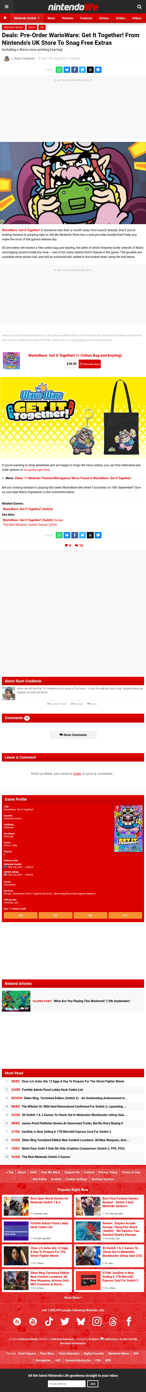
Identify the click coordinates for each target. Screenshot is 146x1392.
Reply (93, 704)
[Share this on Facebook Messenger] (98, 70)
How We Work (50, 1172)
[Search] (139, 6)
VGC (58, 1360)
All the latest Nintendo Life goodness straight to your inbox (73, 1375)
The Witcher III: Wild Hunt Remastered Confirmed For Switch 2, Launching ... (68, 1106)
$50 (21, 915)
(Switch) (28, 509)
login (77, 773)
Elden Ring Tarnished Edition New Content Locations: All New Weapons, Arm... (70, 1140)
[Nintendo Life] (73, 7)
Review (33, 520)
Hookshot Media (28, 1339)
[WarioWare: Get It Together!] (73, 183)
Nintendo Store (90, 364)
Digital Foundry (94, 1353)
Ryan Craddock (24, 58)
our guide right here (36, 470)
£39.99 (71, 364)
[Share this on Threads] (90, 70)
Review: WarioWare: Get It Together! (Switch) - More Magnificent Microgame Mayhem (49, 893)
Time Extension (68, 1353)
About (22, 1172)
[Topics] (6, 6)
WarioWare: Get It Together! (21, 230)
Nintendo (8, 827)
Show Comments (75, 735)
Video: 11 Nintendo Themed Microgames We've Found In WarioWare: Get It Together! (73, 478)
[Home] (5, 18)
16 (81, 545)
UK (42, 27)
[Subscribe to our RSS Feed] (17, 1322)
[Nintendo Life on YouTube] (33, 1322)
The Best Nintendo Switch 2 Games (40, 1157)
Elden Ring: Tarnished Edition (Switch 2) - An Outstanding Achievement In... (69, 1098)
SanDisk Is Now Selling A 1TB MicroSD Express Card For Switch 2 (61, 1132)
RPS (108, 1360)
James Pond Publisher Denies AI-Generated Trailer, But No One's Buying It (67, 1123)
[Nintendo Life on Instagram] (97, 1322)
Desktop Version (102, 1179)
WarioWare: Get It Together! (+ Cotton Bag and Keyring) (75, 355)
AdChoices (111, 1339)
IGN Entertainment (63, 1339)
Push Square (27, 1353)
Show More (72, 1297)
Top (10, 1172)
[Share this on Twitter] (82, 70)
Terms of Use (131, 1172)
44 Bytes (93, 1339)
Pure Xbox (47, 1353)
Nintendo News (118, 1353)
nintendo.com (11, 902)
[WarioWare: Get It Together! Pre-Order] (73, 457)
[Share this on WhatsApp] (59, 70)
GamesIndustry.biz (78, 1360)
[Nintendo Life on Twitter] (65, 1322)
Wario (31, 27)
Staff (33, 1172)
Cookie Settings (76, 1179)
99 (26, 1008)
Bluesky (78, 704)
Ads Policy (40, 1179)
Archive (56, 1179)
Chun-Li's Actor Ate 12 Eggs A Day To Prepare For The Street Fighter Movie (67, 1081)
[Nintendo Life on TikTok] (49, 1322)
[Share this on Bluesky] (66, 70)
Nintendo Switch (13, 27)
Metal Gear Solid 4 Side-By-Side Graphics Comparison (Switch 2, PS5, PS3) (68, 1148)
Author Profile (58, 704)
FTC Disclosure (79, 340)
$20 (90, 915)
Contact (89, 1172)
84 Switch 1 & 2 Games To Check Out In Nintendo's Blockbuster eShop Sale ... (69, 1115)
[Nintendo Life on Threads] (113, 1322)
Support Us (72, 1172)
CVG (98, 1360)
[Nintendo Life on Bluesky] (81, 1322)
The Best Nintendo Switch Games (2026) (30, 525)
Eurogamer (43, 1360)
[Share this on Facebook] (74, 70)
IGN (135, 1353)
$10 (125, 915)
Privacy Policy (107, 1172)
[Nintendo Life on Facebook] (129, 1322)
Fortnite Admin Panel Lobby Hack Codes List (47, 1090)
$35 (56, 915)
